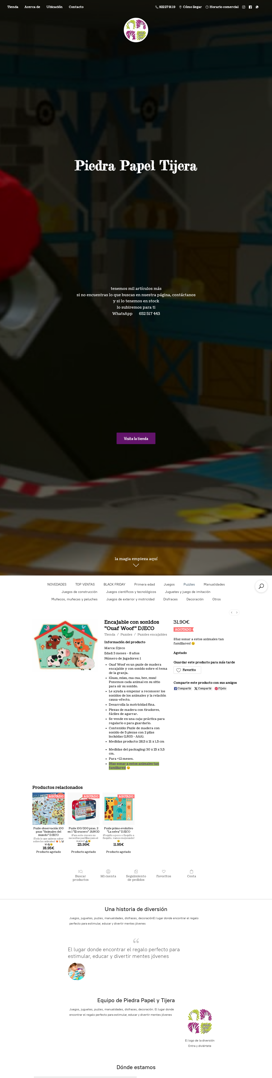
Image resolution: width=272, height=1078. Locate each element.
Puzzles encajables (152, 635)
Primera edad (144, 584)
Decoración (195, 599)
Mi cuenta (108, 876)
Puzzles (189, 584)
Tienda (12, 7)
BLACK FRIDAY (114, 584)
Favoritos (163, 876)
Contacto (76, 7)
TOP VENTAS (85, 584)
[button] (187, 670)
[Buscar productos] (261, 586)
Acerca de (32, 7)
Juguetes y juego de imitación (187, 592)
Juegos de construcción (79, 592)
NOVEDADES (56, 584)
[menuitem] (231, 612)
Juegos (169, 584)
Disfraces (170, 599)
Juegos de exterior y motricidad (130, 599)
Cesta (191, 876)
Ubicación (54, 7)
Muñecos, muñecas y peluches (74, 599)
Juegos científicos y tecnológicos (131, 592)
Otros (216, 599)
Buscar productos (81, 878)
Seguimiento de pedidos (136, 878)
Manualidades (214, 584)
